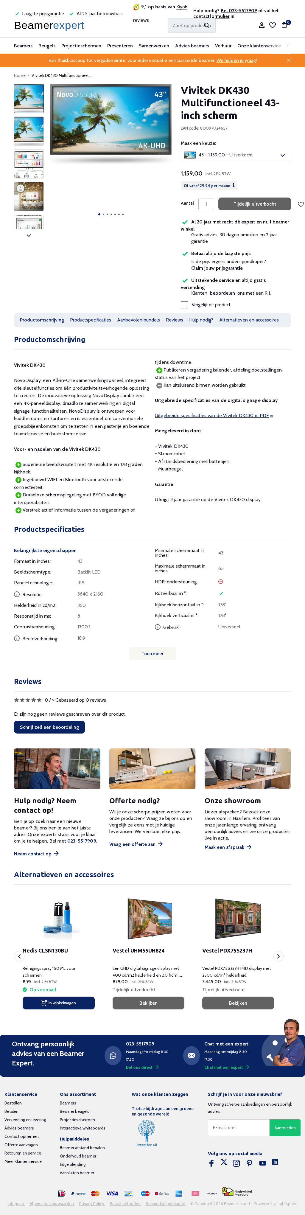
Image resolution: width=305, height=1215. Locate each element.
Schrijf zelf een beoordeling (49, 727)
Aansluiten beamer (77, 1172)
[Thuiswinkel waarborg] (237, 1191)
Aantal (187, 203)
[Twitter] (224, 1163)
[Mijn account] (261, 25)
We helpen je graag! (237, 60)
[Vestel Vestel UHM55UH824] (148, 919)
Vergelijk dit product (211, 304)
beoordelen (222, 293)
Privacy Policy (92, 1203)
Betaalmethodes (125, 1203)
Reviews (174, 320)
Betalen (11, 1111)
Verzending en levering (25, 1119)
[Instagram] (236, 1163)
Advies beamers (192, 46)
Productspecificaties (90, 320)
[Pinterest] (249, 1163)
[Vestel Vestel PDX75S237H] (238, 919)
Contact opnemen (21, 1136)
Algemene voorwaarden (52, 1203)
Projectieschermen (81, 46)
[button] (99, 214)
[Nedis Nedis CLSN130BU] (58, 919)
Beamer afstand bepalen (82, 1147)
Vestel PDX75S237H (227, 950)
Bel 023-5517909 (239, 10)
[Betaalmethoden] (62, 1193)
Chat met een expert (223, 1067)
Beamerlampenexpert (166, 1203)
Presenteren (120, 46)
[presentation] (19, 956)
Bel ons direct (139, 1067)
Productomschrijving (42, 320)
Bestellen (13, 1103)
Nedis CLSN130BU (45, 950)
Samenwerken (154, 46)
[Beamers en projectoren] (50, 25)
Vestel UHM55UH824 (138, 950)
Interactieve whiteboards (82, 1128)
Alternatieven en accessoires (249, 320)
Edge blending (72, 1164)
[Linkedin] (275, 1163)
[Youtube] (262, 1163)
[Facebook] (211, 1163)
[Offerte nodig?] (152, 768)
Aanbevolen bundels (138, 320)
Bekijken (148, 1003)
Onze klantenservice (259, 46)
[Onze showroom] (248, 768)
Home (20, 75)
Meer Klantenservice (23, 1161)
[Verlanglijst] (272, 25)
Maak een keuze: (198, 143)
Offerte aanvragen (21, 1144)
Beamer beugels (74, 1111)
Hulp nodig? (201, 320)
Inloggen (16, 1203)
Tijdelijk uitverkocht (255, 204)
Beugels (46, 46)
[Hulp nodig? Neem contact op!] (57, 768)
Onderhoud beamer (78, 1156)
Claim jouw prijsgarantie (217, 268)
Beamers (23, 46)
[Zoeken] (206, 25)
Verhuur (223, 46)
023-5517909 (81, 841)
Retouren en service (22, 1153)
